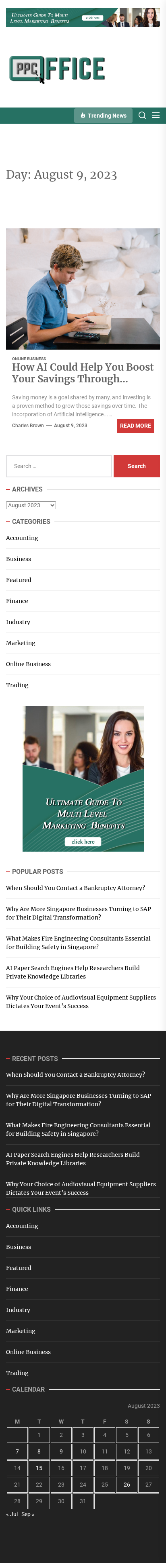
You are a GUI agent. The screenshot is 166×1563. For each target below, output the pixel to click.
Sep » (28, 1514)
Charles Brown (28, 425)
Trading (17, 685)
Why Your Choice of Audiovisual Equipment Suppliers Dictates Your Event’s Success (81, 1002)
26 (127, 1484)
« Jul (12, 1514)
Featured (18, 580)
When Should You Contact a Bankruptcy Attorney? (75, 888)
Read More (135, 425)
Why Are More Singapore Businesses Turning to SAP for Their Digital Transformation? (78, 913)
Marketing (20, 643)
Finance (17, 601)
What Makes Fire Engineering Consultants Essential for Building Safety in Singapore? (78, 943)
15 (39, 1468)
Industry (18, 622)
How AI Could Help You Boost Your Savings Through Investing (83, 379)
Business (18, 559)
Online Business (29, 358)
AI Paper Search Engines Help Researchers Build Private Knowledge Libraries (73, 972)
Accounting (22, 538)
